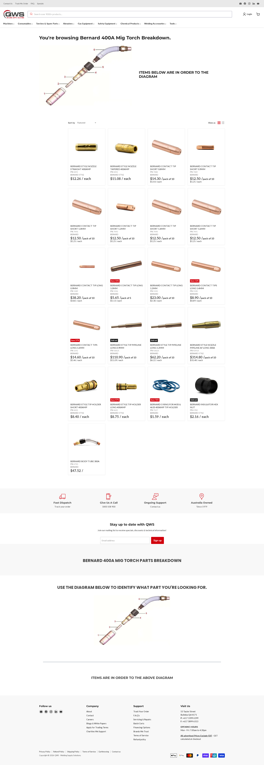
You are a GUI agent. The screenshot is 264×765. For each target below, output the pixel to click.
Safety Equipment (107, 23)
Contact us (116, 752)
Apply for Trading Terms (97, 727)
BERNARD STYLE (77, 175)
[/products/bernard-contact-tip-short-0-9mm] (206, 147)
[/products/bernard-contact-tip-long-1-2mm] (166, 266)
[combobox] (130, 14)
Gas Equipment (85, 23)
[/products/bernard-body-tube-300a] (86, 442)
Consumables (24, 23)
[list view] (223, 123)
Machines (8, 23)
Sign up (157, 540)
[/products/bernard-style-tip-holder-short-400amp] (86, 385)
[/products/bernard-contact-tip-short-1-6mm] (206, 206)
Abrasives (68, 23)
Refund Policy (58, 752)
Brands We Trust (141, 731)
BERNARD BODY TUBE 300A (84, 461)
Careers (90, 719)
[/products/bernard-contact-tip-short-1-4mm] (166, 206)
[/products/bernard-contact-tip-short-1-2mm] (126, 206)
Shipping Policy (73, 752)
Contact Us (7, 4)
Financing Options (141, 727)
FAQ (32, 4)
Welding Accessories (154, 23)
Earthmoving (104, 752)
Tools (172, 23)
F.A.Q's (136, 715)
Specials (40, 4)
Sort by (71, 123)
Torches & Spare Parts (47, 23)
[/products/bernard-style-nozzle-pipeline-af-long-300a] (206, 325)
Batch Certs (138, 723)
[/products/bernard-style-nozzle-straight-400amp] (86, 147)
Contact (90, 715)
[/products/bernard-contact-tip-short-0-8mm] (166, 147)
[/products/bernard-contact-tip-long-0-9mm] (86, 266)
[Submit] (31, 14)
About (89, 711)
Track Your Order (141, 711)
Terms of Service (140, 735)
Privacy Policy (44, 752)
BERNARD (154, 175)
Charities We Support (96, 731)
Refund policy (139, 739)
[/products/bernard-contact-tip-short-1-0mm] (86, 206)
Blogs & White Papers (96, 723)
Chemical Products (130, 23)
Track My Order (21, 4)
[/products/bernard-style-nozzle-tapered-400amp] (126, 147)
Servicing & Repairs (142, 719)
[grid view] (219, 123)
